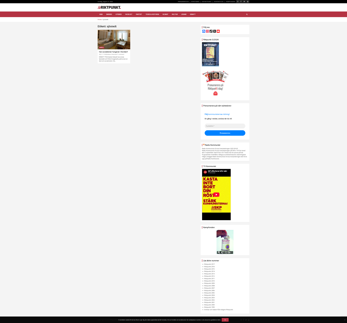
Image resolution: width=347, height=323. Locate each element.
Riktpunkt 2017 (209, 264)
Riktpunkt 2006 (209, 290)
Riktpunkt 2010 (209, 281)
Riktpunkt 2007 (209, 288)
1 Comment (120, 54)
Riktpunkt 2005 (209, 293)
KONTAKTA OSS (218, 1)
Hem (101, 14)
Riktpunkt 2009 (209, 283)
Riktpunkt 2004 (209, 295)
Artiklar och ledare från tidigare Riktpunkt (218, 310)
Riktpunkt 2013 (209, 274)
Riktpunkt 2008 (209, 286)
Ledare (183, 14)
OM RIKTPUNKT (206, 1)
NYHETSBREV (195, 1)
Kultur (175, 14)
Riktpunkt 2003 (209, 298)
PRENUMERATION (183, 1)
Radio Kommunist (212, 145)
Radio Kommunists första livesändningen (216, 149)
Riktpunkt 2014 (209, 271)
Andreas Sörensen (111, 54)
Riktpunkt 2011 (209, 279)
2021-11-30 (102, 54)
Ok (225, 320)
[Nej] (345, 320)
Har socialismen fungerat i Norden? (113, 52)
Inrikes (109, 14)
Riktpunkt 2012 (209, 276)
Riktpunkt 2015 (209, 269)
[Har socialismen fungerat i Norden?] (114, 39)
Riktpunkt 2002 (209, 300)
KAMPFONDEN (230, 1)
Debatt (193, 14)
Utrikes (119, 14)
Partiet (139, 14)
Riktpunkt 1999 (209, 307)
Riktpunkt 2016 (209, 267)
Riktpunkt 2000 (209, 305)
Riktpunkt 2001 (209, 302)
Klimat (165, 14)
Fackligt (128, 14)
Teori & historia (152, 14)
